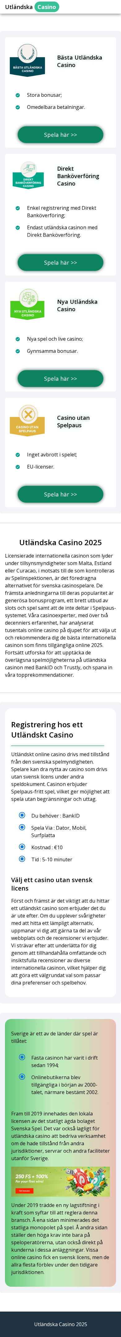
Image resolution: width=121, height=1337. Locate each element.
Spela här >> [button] (60, 134)
